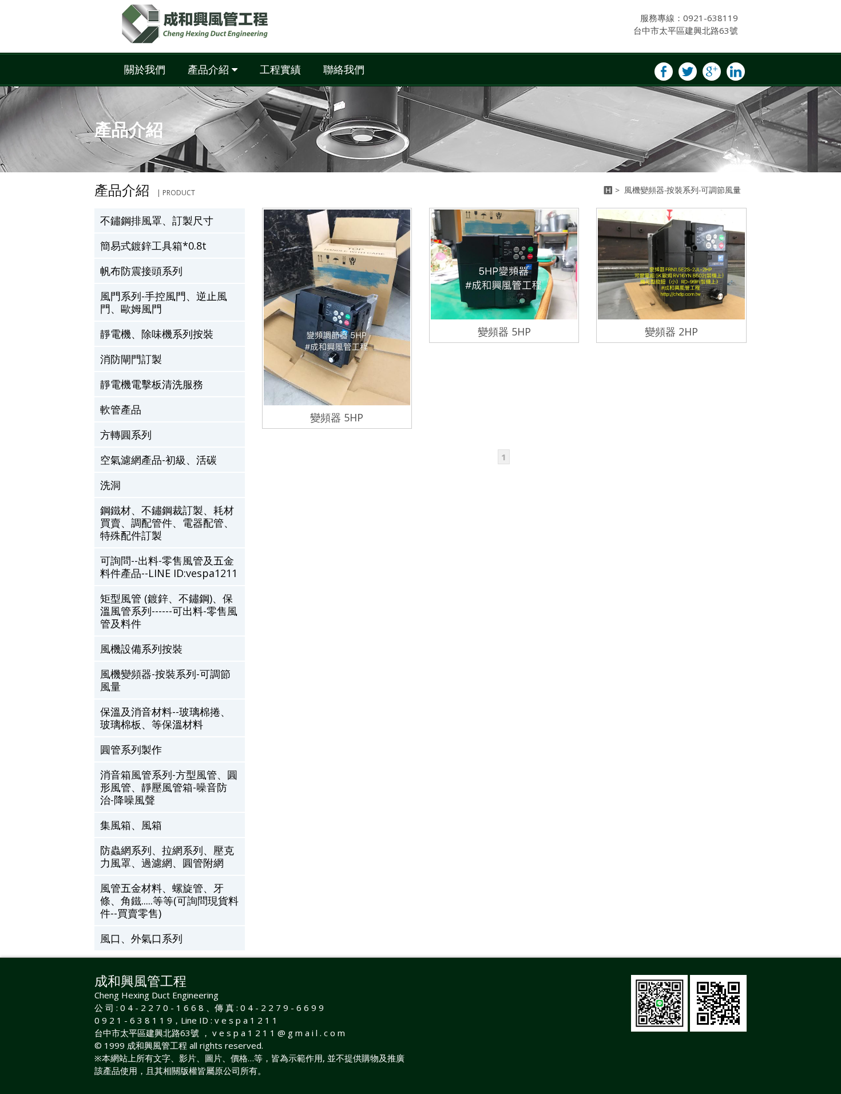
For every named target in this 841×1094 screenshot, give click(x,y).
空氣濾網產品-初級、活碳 (158, 460)
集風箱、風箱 (131, 825)
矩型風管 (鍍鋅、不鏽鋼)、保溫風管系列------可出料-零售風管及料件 (168, 610)
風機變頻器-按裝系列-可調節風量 (165, 680)
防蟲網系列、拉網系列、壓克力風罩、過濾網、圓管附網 (167, 856)
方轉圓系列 (126, 434)
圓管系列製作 (131, 749)
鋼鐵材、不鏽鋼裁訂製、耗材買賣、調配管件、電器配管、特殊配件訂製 (167, 522)
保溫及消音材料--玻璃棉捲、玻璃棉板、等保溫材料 (165, 718)
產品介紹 (208, 69)
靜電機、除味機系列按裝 (156, 334)
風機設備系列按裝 (141, 648)
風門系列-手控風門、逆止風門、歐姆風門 (163, 302)
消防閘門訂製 (131, 359)
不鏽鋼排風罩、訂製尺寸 (156, 220)
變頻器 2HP (671, 331)
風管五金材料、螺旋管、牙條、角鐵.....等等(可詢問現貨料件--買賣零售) (169, 900)
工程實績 (280, 69)
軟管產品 (120, 409)
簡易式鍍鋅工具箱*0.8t (153, 245)
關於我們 (144, 69)
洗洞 (110, 485)
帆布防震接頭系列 (141, 271)
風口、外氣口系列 (141, 938)
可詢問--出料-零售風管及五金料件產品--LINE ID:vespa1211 (168, 567)
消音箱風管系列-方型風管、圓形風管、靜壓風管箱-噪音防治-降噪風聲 (168, 787)
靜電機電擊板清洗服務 (151, 384)
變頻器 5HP (336, 417)
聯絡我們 (343, 69)
